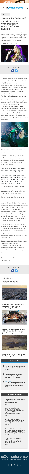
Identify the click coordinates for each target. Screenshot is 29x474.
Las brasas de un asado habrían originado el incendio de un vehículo (15, 368)
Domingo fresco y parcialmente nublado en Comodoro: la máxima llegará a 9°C (13, 306)
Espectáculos (5, 14)
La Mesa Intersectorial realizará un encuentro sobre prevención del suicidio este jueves (15, 384)
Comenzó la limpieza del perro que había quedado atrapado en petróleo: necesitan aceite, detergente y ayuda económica (15, 431)
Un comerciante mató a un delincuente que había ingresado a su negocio (13, 376)
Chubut (8, 373)
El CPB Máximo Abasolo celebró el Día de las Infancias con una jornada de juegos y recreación (13, 331)
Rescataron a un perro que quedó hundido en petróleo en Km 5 (13, 355)
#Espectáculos (6, 260)
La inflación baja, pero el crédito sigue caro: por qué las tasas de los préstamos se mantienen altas (14, 440)
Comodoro (8, 365)
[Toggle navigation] (3, 7)
